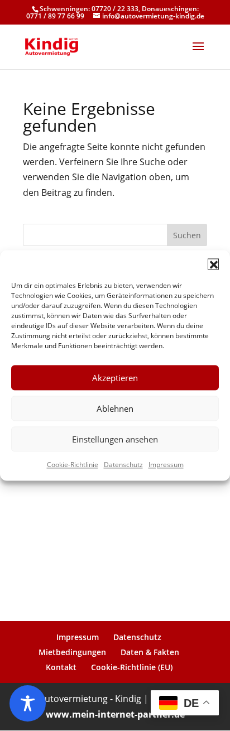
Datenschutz (123, 464)
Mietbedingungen (72, 652)
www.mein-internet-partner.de (115, 714)
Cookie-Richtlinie (72, 464)
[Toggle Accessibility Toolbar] (27, 703)
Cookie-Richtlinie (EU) (131, 667)
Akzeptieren (115, 377)
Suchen (187, 235)
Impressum (166, 464)
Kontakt (61, 667)
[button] (213, 264)
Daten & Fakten (150, 652)
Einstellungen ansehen (115, 439)
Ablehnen (115, 408)
